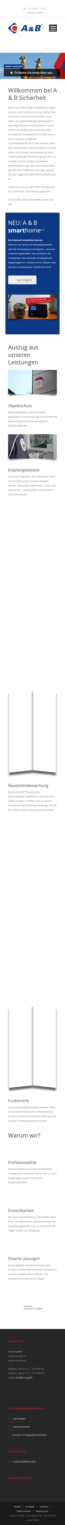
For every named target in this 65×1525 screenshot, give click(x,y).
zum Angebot (25, 280)
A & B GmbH (19, 1418)
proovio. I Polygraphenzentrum (30, 1434)
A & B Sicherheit (21, 1426)
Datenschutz (24, 1511)
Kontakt (30, 1506)
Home (17, 1506)
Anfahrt (44, 1506)
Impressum (42, 1511)
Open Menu (53, 28)
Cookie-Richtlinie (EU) (24, 1461)
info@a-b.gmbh (24, 1377)
